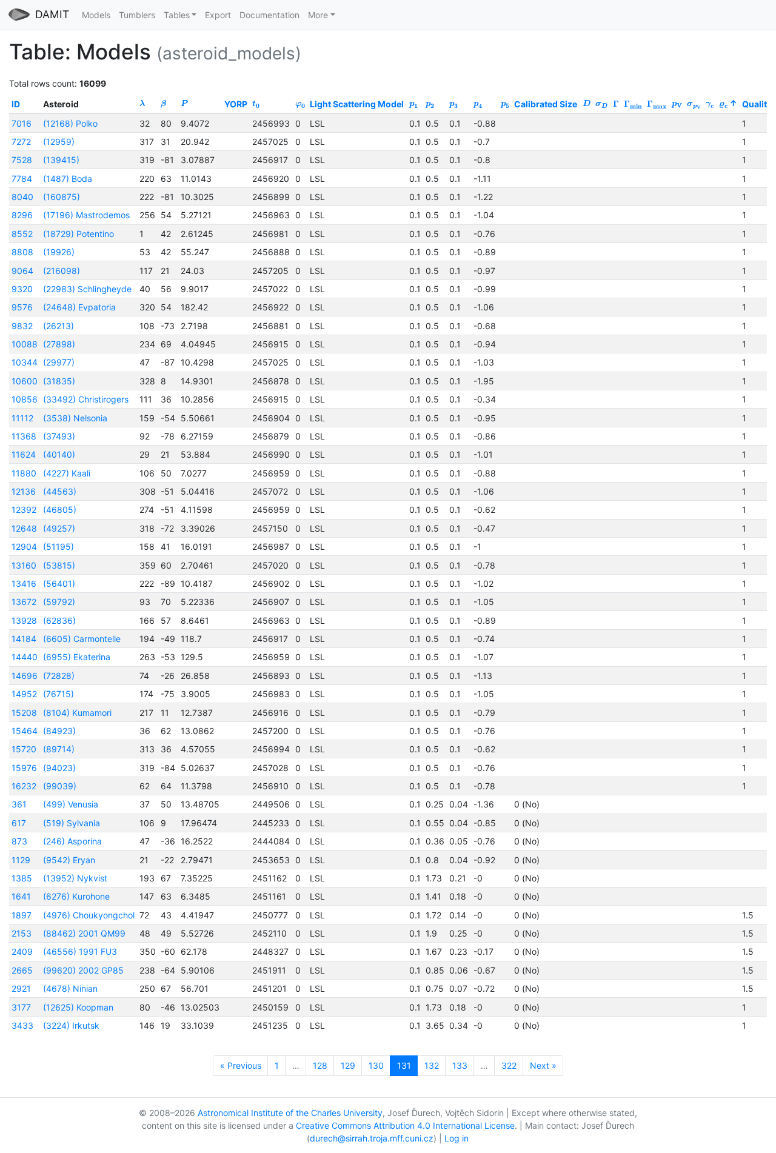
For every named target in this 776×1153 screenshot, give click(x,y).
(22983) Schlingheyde (87, 289)
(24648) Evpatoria (79, 307)
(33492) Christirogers (86, 399)
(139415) (61, 160)
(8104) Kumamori (77, 712)
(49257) (59, 528)
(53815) (59, 565)
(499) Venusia (70, 804)
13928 (24, 620)
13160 (24, 565)
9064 (22, 271)
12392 (24, 509)
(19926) (59, 252)
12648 (24, 528)
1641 (21, 896)
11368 (24, 436)
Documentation (269, 15)
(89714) (59, 749)
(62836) (59, 620)
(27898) (59, 344)
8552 (22, 234)
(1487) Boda (67, 178)
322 (509, 1065)
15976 (24, 768)
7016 (22, 123)
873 (19, 841)
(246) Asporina (72, 841)
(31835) (59, 381)
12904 (24, 546)
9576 (22, 307)
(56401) (59, 583)
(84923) (59, 731)
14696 (25, 675)
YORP (235, 104)
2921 (21, 988)
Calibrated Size (545, 104)
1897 (22, 915)
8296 (22, 215)
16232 (24, 786)
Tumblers (137, 15)
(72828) (59, 675)
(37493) (59, 436)
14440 (25, 657)
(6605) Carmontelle (82, 638)
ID (16, 104)
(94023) (59, 768)
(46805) (59, 509)
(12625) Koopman (78, 1007)
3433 (22, 1025)
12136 (24, 491)
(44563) (59, 491)
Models (96, 15)
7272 (21, 141)
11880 (24, 473)
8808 (22, 252)
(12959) (59, 141)
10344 (25, 362)
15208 (24, 712)
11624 (24, 454)
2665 (22, 970)
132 (431, 1065)
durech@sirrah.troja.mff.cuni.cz (371, 1138)
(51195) (58, 546)
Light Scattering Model (357, 104)
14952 (24, 694)
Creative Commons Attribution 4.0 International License (405, 1125)
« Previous (240, 1065)
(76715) (58, 694)
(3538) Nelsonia (75, 418)
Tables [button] (177, 15)
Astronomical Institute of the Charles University (290, 1113)
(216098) (61, 271)
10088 (25, 344)
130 (376, 1065)
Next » (543, 1065)
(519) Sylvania (71, 823)
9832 (22, 326)
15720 (24, 749)
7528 (22, 160)
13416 (24, 583)
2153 (22, 933)
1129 (21, 860)
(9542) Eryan (69, 860)
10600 (25, 381)
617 (19, 823)
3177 (21, 1007)
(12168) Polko (70, 123)
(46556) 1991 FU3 (80, 951)
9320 (22, 289)
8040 (22, 197)
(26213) (58, 326)
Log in (456, 1138)
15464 (25, 731)
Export (218, 15)
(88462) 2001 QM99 (84, 933)
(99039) (59, 786)
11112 (22, 418)
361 (19, 804)
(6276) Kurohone (76, 896)
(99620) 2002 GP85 (83, 970)
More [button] (318, 15)
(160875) (61, 197)
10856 (25, 399)
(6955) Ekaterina (76, 657)
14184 (24, 638)
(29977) (59, 362)
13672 (24, 602)
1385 (22, 878)
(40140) (59, 454)
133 (459, 1065)
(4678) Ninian (70, 988)
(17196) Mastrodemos (86, 215)
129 (348, 1065)
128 (320, 1065)
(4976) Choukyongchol (89, 915)
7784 (22, 178)
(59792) (59, 602)
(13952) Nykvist (75, 878)
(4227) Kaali (66, 473)
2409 (22, 951)
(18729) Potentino (78, 234)
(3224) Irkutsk (71, 1025)
